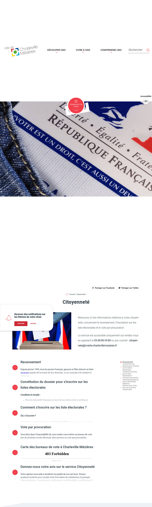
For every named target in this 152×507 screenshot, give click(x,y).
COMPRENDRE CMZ (111, 50)
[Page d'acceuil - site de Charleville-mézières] (22, 50)
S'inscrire (20, 323)
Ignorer (33, 323)
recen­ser (25, 372)
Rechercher (135, 50)
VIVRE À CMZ (83, 50)
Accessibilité (145, 96)
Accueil (72, 294)
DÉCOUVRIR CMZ (56, 50)
